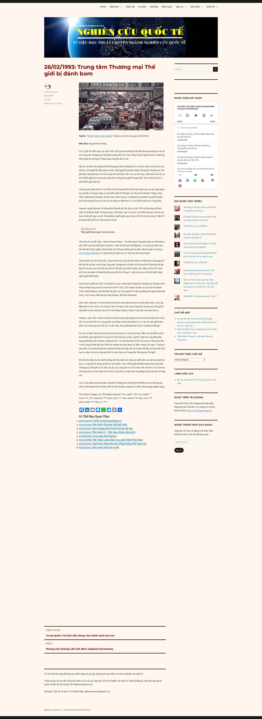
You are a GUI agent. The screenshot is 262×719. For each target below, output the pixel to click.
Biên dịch (114, 7)
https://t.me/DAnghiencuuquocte (199, 411)
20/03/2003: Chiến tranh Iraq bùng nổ (100, 420)
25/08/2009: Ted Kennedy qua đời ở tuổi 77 (200, 296)
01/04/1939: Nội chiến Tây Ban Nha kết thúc (103, 424)
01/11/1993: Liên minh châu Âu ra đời (99, 447)
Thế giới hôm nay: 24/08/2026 (195, 262)
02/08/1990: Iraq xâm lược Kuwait (98, 436)
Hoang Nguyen (51, 92)
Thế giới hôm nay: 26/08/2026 (98, 232)
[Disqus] (105, 507)
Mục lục (180, 7)
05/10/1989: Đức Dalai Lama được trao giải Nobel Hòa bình (111, 439)
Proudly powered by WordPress (76, 710)
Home (103, 7)
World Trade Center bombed (99, 136)
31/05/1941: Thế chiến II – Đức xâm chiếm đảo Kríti (107, 432)
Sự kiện (142, 7)
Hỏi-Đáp (154, 7)
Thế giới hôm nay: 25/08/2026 (195, 226)
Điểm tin (211, 7)
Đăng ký (179, 450)
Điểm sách (167, 7)
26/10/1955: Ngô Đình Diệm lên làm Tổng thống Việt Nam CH (112, 443)
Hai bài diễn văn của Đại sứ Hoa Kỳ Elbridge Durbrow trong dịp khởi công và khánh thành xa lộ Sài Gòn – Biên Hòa (197, 322)
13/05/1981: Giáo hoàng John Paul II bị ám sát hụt (106, 428)
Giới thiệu (195, 7)
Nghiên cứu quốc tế (52, 710)
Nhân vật (130, 7)
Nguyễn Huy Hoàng (53, 103)
